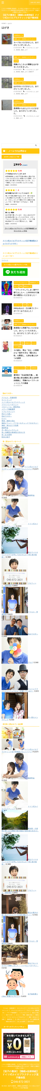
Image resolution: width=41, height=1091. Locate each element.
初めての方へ (7, 416)
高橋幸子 (31, 72)
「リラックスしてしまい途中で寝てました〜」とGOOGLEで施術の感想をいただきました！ (26, 292)
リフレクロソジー (8, 411)
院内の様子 (6, 437)
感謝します (24, 50)
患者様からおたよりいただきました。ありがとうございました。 (26, 110)
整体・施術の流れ (8, 421)
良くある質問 (7, 435)
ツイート (5, 260)
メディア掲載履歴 (8, 409)
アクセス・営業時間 (9, 398)
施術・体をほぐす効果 (10, 425)
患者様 (18, 50)
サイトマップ (7, 400)
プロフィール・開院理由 (11, 407)
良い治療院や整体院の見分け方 (13, 432)
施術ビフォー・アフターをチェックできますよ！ (20, 423)
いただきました (30, 47)
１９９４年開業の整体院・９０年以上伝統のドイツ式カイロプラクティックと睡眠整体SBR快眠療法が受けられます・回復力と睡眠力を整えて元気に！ (20, 1066)
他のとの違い (7, 414)
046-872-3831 (21, 1081)
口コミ (4, 418)
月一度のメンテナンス (10, 430)
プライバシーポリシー (10, 405)
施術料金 (5, 428)
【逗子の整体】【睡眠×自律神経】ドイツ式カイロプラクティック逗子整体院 (20, 1074)
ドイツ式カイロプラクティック (13, 402)
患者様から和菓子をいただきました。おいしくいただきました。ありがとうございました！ (26, 330)
